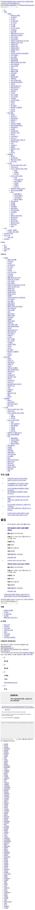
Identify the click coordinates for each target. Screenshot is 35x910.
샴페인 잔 (14, 120)
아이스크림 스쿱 (16, 80)
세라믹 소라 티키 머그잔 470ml (16, 480)
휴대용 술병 (14, 77)
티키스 (13, 109)
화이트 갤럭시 (18, 199)
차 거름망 (14, 212)
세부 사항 (13, 557)
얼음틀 (13, 75)
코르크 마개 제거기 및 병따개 (20, 53)
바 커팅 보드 (14, 21)
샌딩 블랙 (14, 206)
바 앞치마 (14, 17)
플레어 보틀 (14, 71)
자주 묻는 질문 (8, 233)
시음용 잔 (14, 145)
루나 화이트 (14, 201)
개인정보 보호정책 (9, 637)
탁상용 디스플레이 (16, 107)
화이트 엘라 (14, 221)
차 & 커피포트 (15, 210)
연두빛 (16, 183)
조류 (12, 226)
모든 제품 (30, 654)
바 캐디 (13, 19)
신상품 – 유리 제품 (13, 232)
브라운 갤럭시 (18, 196)
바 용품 (13, 26)
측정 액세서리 (15, 87)
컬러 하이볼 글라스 (16, 125)
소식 (5, 228)
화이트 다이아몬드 (16, 215)
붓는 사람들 (14, 95)
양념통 (13, 51)
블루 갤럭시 (17, 194)
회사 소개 (7, 235)
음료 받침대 (14, 58)
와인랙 (13, 111)
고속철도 (13, 98)
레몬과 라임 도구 (16, 86)
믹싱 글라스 (14, 89)
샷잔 (12, 143)
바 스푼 (13, 24)
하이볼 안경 (14, 131)
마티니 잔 (14, 138)
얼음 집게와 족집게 (16, 82)
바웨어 (9, 13)
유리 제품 (10, 113)
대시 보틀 (14, 57)
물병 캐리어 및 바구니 (17, 33)
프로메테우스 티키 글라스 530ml (17, 485)
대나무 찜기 (14, 158)
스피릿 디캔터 (15, 100)
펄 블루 (13, 205)
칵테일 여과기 (15, 49)
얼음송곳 (13, 78)
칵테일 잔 (20, 654)
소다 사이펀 (14, 96)
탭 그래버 (14, 105)
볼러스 (13, 156)
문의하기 (7, 239)
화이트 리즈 (14, 217)
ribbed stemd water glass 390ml (18, 564)
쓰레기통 (13, 31)
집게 (12, 214)
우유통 (13, 203)
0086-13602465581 (11, 5)
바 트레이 (14, 30)
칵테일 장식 (14, 44)
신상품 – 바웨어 (12, 230)
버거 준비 (14, 161)
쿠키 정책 (7, 634)
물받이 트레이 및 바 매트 (18, 62)
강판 (12, 68)
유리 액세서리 (15, 64)
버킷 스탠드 (14, 37)
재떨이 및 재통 (15, 15)
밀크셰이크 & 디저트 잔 (18, 140)
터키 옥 (16, 174)
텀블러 (13, 147)
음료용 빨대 (14, 60)
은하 (12, 192)
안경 (5, 654)
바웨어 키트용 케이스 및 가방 (20, 40)
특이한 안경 (14, 141)
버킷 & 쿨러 (14, 39)
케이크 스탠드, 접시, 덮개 (18, 165)
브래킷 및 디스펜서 (16, 35)
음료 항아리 (14, 118)
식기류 (9, 163)
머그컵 (13, 93)
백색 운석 (14, 219)
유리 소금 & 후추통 (16, 190)
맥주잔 (13, 114)
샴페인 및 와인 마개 (17, 42)
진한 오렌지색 (18, 179)
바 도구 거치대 (15, 28)
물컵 (12, 150)
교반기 (13, 104)
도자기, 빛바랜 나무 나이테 (19, 168)
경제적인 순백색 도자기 (18, 188)
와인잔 (13, 152)
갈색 (15, 170)
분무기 (13, 102)
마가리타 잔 (14, 136)
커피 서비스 (14, 167)
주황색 (16, 172)
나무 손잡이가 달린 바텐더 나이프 (17, 515)
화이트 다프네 (15, 223)
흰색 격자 (14, 224)
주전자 (13, 84)
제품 (5, 12)
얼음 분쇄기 (14, 69)
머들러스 (13, 91)
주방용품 (10, 154)
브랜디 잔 (14, 116)
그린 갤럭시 (17, 197)
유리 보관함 (14, 66)
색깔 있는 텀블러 (16, 123)
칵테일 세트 (14, 46)
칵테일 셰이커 (15, 48)
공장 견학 (10, 237)
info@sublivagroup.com (27, 5)
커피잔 (13, 122)
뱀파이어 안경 (15, 149)
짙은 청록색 (17, 181)
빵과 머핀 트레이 (16, 159)
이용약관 (7, 635)
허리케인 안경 (15, 132)
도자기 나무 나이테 (16, 176)
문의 (8, 557)
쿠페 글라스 (14, 127)
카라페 (13, 129)
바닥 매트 (14, 73)
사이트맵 (25, 652)
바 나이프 (14, 22)
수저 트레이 (14, 55)
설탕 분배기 (14, 208)
